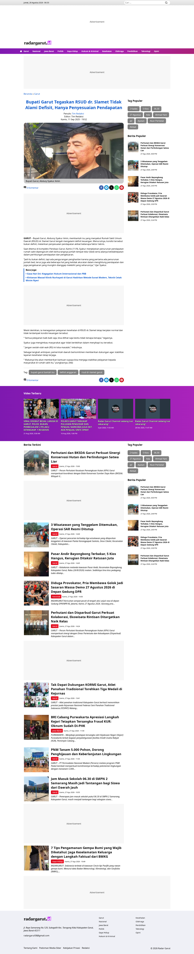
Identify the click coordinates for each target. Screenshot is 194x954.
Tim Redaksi (78, 113)
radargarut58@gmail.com (36, 935)
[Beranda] (21, 51)
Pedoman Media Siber (50, 947)
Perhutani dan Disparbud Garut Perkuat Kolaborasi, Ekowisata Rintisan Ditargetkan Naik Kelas (155, 214)
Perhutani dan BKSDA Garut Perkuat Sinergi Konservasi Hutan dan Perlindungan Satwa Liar (155, 147)
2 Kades (134, 108)
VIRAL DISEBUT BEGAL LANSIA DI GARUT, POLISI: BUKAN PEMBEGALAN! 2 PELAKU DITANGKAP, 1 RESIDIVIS (41, 425)
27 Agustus (135, 114)
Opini (156, 51)
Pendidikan (132, 51)
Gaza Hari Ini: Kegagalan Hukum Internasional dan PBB (56, 273)
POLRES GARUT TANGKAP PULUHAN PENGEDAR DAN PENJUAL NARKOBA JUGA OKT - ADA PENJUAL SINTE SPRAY (77, 425)
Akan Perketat (157, 120)
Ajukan (141, 120)
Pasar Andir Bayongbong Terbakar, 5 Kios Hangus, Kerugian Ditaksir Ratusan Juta (154, 180)
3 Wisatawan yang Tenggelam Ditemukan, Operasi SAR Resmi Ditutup (154, 164)
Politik (60, 51)
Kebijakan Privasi (71, 947)
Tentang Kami (30, 947)
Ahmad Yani (161, 114)
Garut (26, 51)
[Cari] (166, 3)
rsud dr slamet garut (92, 372)
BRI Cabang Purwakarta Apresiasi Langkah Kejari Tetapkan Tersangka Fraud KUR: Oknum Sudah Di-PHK (85, 721)
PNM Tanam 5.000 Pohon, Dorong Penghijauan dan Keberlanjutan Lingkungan (86, 751)
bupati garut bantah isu (43, 372)
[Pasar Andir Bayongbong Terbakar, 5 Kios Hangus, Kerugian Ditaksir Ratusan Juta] (133, 181)
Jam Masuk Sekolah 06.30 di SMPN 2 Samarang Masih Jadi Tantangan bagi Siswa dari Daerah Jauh (85, 783)
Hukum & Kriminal (89, 51)
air (131, 120)
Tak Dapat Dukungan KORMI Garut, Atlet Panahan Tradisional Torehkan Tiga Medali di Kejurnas (86, 688)
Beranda (28, 93)
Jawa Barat (49, 51)
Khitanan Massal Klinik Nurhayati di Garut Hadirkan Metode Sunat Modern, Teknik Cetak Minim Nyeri (74, 279)
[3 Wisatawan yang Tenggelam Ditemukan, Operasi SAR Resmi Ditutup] (133, 165)
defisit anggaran (68, 372)
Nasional (36, 51)
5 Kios (146, 108)
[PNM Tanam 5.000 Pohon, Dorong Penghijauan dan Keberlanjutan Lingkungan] (36, 759)
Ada (148, 114)
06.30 (156, 108)
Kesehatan (107, 51)
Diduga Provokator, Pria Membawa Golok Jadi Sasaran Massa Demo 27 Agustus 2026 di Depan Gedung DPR (155, 197)
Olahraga (119, 51)
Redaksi (86, 947)
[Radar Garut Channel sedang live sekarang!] (115, 409)
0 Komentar (32, 187)
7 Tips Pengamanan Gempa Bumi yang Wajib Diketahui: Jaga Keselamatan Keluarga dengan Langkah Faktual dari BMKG (86, 852)
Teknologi (145, 51)
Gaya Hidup (72, 51)
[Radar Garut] (38, 43)
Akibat (133, 126)
